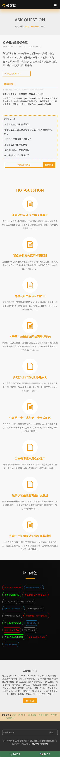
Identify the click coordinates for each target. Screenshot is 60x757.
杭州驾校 (32, 715)
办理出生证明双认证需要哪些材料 (30, 536)
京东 (14, 715)
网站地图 (44, 744)
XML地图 (35, 744)
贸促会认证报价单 (11, 630)
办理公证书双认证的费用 (30, 296)
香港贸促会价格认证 (13, 637)
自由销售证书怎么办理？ (30, 458)
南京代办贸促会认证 (37, 637)
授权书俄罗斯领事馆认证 (15, 144)
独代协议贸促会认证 (35, 609)
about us (30, 700)
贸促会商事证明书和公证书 (35, 594)
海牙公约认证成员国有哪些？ (30, 215)
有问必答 (35, 26)
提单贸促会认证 (11, 594)
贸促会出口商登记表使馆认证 (13, 609)
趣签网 (10, 5)
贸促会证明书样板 (27, 602)
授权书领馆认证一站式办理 (16, 155)
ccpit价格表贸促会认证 (12, 616)
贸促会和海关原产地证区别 (30, 255)
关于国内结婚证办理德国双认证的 (30, 336)
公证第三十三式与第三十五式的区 (30, 418)
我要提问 (49, 165)
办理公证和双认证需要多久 (30, 377)
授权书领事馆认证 (12, 622)
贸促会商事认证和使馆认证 (36, 615)
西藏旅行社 (11, 718)
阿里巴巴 (22, 715)
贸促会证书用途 (31, 623)
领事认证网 (43, 715)
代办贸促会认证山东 (10, 644)
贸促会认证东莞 (9, 602)
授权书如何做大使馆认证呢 (16, 150)
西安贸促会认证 (29, 630)
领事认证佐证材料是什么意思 (30, 495)
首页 (27, 26)
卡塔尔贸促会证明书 (12, 587)
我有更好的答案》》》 (12, 73)
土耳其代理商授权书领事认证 (18, 139)
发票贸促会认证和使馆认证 (16, 124)
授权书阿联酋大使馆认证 (34, 588)
